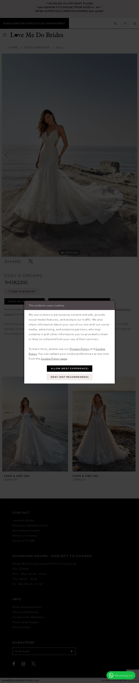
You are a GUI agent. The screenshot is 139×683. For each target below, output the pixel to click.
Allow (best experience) (70, 368)
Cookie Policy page (54, 359)
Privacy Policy (79, 349)
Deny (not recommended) (70, 376)
